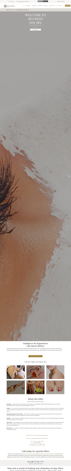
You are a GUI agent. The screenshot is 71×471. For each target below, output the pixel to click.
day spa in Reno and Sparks (47, 454)
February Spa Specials (32, 454)
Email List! (35, 29)
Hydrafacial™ (12, 10)
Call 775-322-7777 (35, 462)
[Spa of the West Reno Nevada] (62, 1)
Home (24, 5)
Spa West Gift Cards (30, 435)
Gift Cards (40, 1)
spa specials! (45, 438)
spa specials (45, 5)
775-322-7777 (12, 1)
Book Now (67, 5)
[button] (2, 176)
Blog (56, 5)
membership (34, 5)
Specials (45, 1)
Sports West (51, 5)
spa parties (40, 5)
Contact (59, 5)
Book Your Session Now (35, 356)
